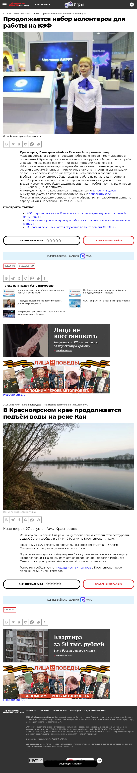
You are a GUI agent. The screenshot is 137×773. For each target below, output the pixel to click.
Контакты (31, 711)
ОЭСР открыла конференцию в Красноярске (106, 300)
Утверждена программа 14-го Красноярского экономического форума (41, 312)
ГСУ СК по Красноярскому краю (19, 512)
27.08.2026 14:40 (11, 404)
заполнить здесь (104, 190)
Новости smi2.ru (14, 394)
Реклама (44, 711)
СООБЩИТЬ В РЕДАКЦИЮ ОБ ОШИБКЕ (88, 711)
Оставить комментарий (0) (108, 240)
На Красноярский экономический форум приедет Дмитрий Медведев (104, 291)
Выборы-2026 (59, 711)
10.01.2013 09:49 (11, 13)
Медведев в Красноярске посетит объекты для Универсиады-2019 (40, 302)
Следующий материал (70, 764)
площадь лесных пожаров (73, 567)
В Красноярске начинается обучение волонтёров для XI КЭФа (70, 227)
